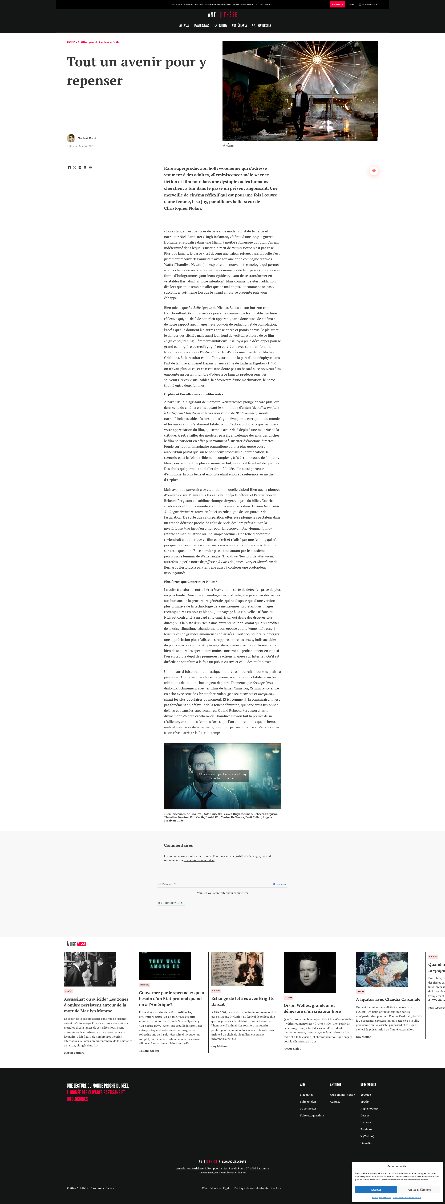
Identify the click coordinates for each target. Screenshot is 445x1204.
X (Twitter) (367, 1136)
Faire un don (308, 1101)
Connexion (281, 884)
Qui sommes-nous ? (342, 1094)
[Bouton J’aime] (374, 171)
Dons (351, 4)
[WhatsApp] (85, 167)
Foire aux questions (312, 1115)
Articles (184, 25)
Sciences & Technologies (218, 4)
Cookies (276, 1188)
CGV (205, 1188)
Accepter (376, 1189)
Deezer (365, 1115)
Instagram (367, 1122)
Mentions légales (221, 1188)
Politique (189, 4)
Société (269, 4)
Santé (236, 4)
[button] (228, 143)
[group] (100, 1003)
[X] (74, 167)
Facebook (366, 1129)
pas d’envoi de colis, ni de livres (230, 1172)
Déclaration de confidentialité (407, 1197)
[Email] (90, 167)
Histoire (199, 4)
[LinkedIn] (79, 167)
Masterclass (201, 25)
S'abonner (306, 1094)
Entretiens (221, 25)
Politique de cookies (381, 1197)
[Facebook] (69, 167)
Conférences (239, 25)
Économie (177, 4)
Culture (259, 4)
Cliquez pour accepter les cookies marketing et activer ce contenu (222, 776)
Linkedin (366, 1143)
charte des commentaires (199, 860)
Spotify (365, 1101)
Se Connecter (369, 4)
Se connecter (308, 1108)
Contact (335, 1101)
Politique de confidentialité (251, 1188)
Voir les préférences (419, 1189)
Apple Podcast (369, 1108)
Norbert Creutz (88, 138)
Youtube (366, 1094)
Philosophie (247, 4)
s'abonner (337, 4)
